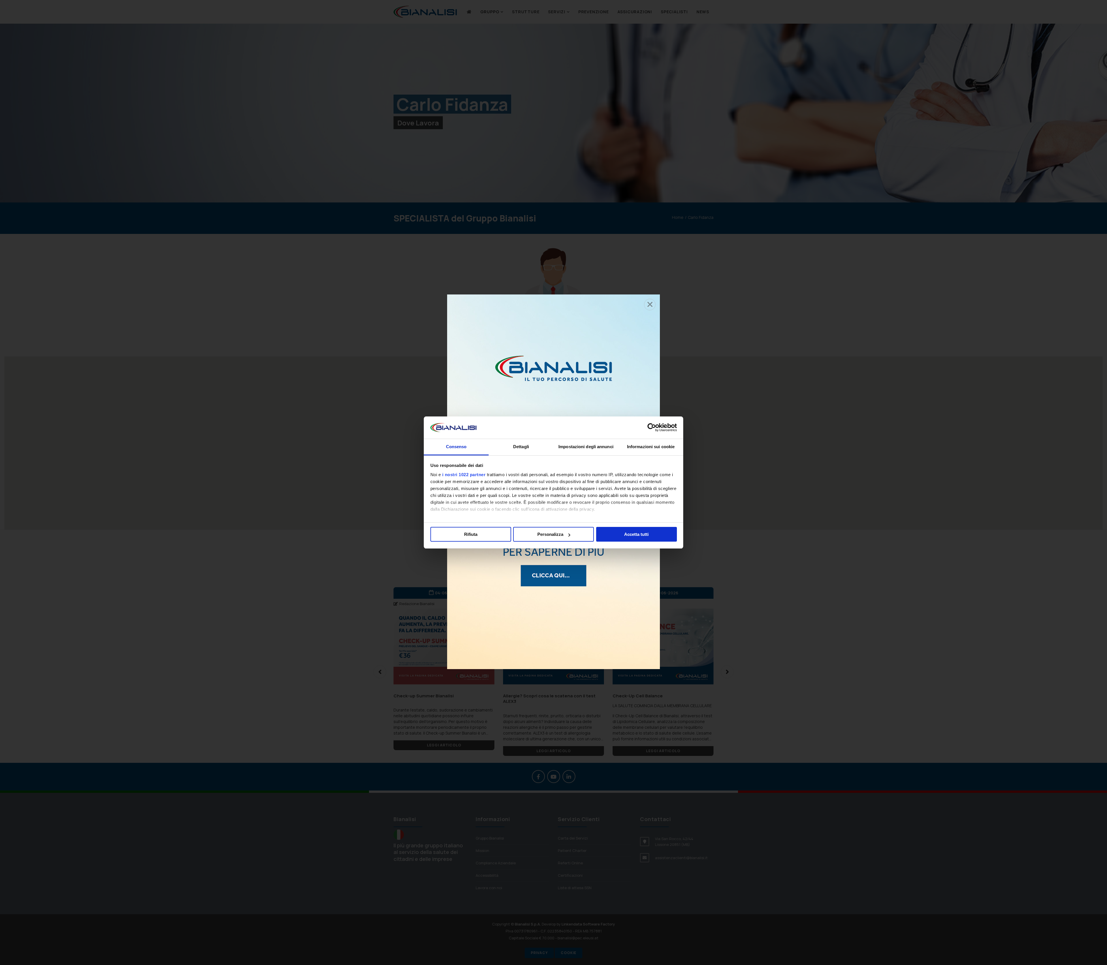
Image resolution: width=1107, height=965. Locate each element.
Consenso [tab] (456, 446)
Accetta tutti (636, 534)
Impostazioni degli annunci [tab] (585, 446)
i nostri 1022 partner (464, 474)
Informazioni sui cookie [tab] (651, 446)
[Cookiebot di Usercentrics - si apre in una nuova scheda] (651, 427)
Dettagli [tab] (521, 446)
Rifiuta (470, 534)
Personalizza (550, 534)
